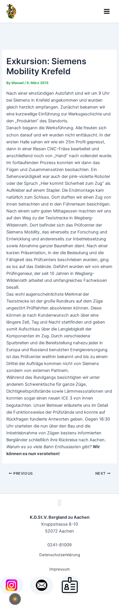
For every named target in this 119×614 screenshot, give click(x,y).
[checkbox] (15, 599)
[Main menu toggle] (106, 11)
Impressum (59, 569)
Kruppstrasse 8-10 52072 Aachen (60, 524)
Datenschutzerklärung (59, 554)
